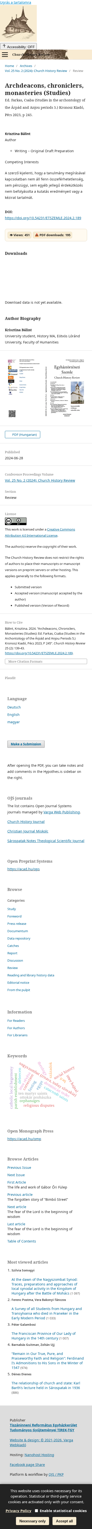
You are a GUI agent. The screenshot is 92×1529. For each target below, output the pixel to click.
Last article (16, 1224)
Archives (26, 66)
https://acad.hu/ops (23, 869)
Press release (16, 923)
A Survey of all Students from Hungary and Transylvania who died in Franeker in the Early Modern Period (47, 1313)
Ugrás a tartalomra (15, 2)
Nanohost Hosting (39, 1454)
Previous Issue (19, 1167)
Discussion (15, 960)
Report (12, 953)
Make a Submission (26, 744)
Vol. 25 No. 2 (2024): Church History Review (36, 70)
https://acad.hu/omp (24, 1138)
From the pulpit (18, 990)
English (13, 714)
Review (12, 968)
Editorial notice (18, 982)
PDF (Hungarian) (24, 434)
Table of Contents (21, 1241)
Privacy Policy (18, 1510)
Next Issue (16, 1175)
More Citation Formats (25, 661)
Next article (16, 1206)
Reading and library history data (30, 975)
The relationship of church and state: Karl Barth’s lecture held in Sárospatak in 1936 (46, 1385)
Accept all (64, 1521)
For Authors (16, 1028)
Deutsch (14, 707)
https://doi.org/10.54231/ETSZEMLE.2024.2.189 (43, 218)
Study (11, 909)
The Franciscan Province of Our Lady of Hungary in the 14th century (44, 1335)
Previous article (20, 1194)
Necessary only (32, 1521)
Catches (13, 945)
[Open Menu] (5, 54)
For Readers (16, 1020)
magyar (13, 722)
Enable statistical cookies (63, 1510)
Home (9, 66)
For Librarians (17, 1035)
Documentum (17, 931)
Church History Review (31, 54)
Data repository (18, 938)
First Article (16, 1182)
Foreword (14, 916)
